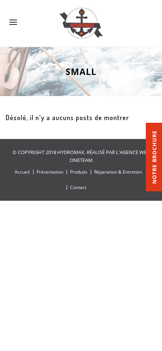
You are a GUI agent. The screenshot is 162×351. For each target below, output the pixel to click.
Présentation (50, 172)
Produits (78, 172)
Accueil (22, 172)
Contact (78, 187)
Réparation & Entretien (118, 172)
